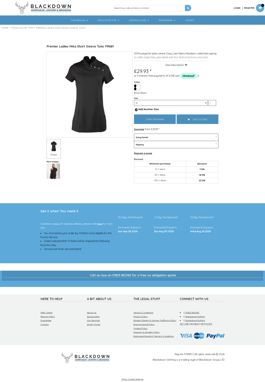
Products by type (22, 28)
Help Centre (46, 312)
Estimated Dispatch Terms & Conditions (153, 336)
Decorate (139, 129)
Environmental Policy (144, 324)
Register (249, 8)
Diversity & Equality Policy (146, 332)
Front (54, 154)
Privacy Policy (140, 316)
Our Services (93, 320)
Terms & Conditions (143, 312)
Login (237, 8)
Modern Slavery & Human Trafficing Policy (154, 320)
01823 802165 (191, 312)
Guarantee (45, 320)
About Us (91, 312)
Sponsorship (93, 316)
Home (5, 28)
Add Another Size (148, 109)
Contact (44, 324)
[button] (79, 20)
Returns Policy (47, 316)
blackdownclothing (194, 316)
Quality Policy (140, 328)
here (99, 224)
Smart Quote (93, 324)
